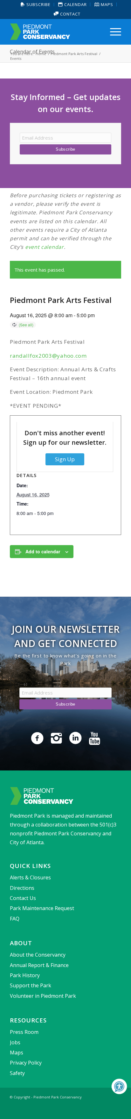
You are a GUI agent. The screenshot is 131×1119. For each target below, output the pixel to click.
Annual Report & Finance (39, 965)
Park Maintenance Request (42, 908)
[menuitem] (35, 4)
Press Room (24, 1031)
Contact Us (23, 898)
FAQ (14, 918)
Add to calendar (42, 551)
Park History (25, 975)
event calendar (44, 246)
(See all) (26, 324)
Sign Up (65, 459)
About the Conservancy (38, 954)
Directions (22, 887)
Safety (17, 1073)
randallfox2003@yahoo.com (48, 355)
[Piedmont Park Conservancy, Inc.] (54, 31)
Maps (16, 1052)
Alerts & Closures (30, 877)
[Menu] (112, 31)
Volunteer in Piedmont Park (43, 995)
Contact (69, 14)
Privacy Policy (26, 1062)
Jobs (15, 1042)
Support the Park (30, 985)
